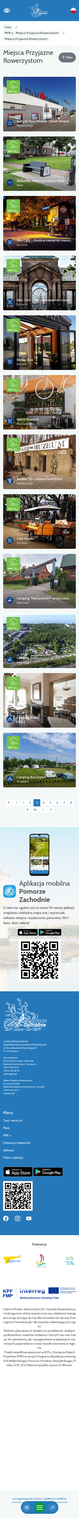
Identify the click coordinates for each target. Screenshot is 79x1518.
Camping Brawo (28, 717)
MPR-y (7, 1135)
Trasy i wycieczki (13, 1120)
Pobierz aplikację (13, 1157)
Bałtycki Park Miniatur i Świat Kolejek (43, 121)
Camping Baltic (27, 658)
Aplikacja (8, 1150)
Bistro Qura (25, 360)
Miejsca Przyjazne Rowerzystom (26, 39)
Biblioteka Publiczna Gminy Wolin (41, 181)
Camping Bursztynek (31, 777)
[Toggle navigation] (39, 1507)
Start (8, 27)
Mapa (6, 1127)
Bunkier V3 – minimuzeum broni (39, 479)
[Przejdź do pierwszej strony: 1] (8, 802)
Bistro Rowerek (28, 419)
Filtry (69, 57)
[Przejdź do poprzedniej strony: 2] (16, 802)
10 (34, 809)
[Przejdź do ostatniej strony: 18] (51, 810)
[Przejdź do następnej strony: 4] (43, 810)
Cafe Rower (25, 539)
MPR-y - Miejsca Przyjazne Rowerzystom (32, 33)
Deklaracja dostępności (17, 1142)
